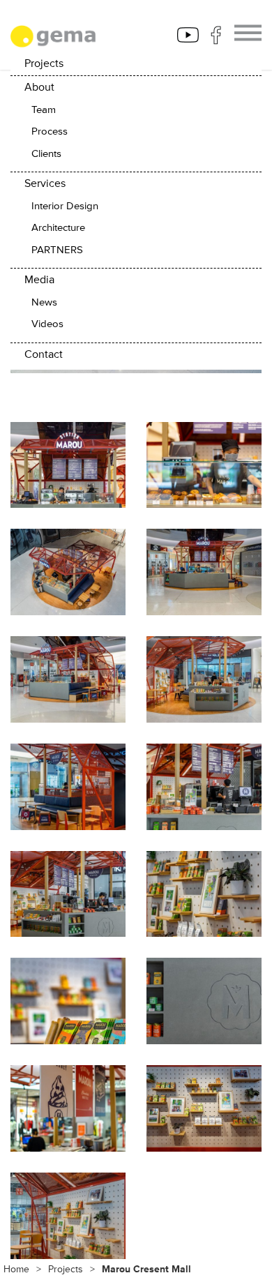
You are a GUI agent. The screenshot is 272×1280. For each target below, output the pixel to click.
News (44, 302)
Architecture (58, 227)
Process (49, 131)
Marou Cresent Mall (146, 1269)
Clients (46, 153)
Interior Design (64, 206)
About (39, 87)
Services (45, 183)
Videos (47, 324)
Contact (43, 354)
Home (16, 1269)
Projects (43, 63)
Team (43, 109)
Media (39, 280)
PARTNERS (57, 250)
